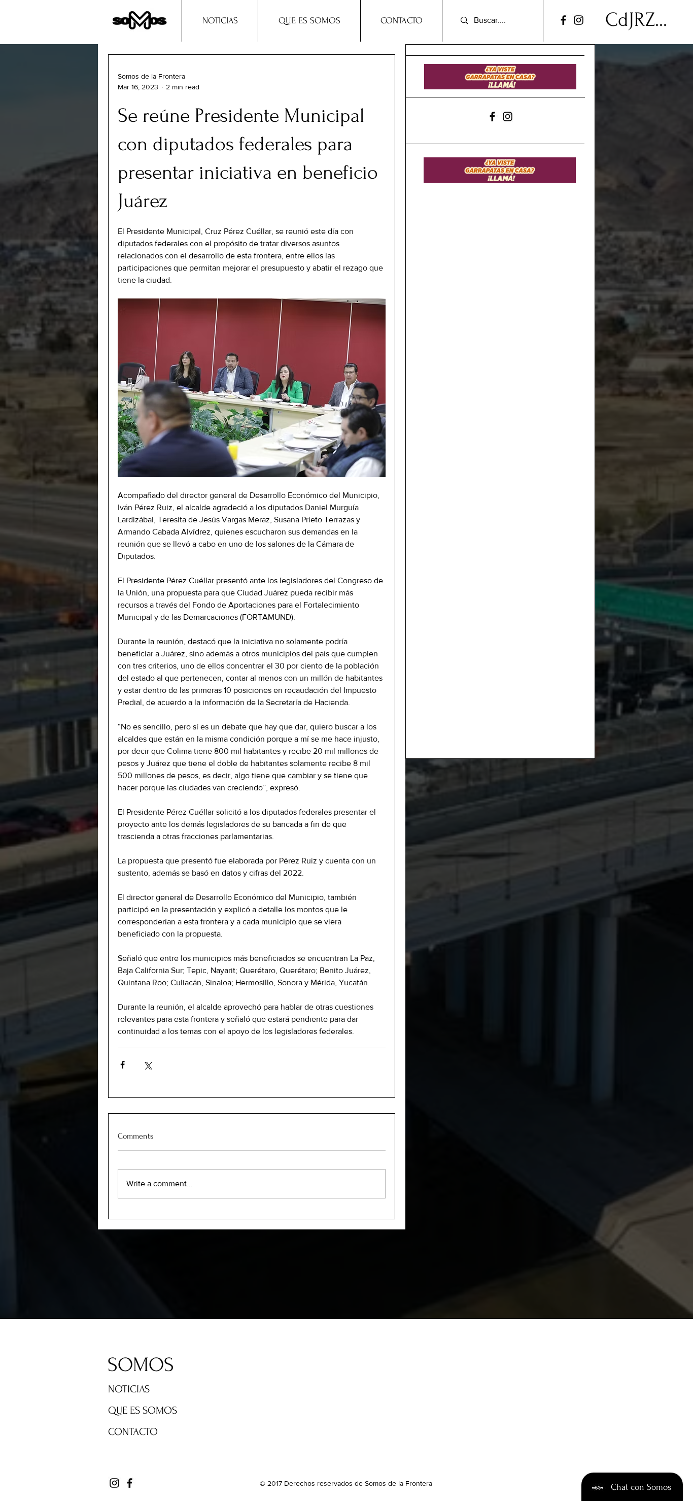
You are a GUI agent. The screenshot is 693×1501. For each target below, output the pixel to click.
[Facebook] (563, 20)
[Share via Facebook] (122, 1065)
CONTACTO (133, 1432)
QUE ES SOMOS (142, 1410)
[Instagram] (578, 20)
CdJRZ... (636, 20)
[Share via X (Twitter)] (147, 1065)
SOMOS (141, 1365)
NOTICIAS (129, 1389)
